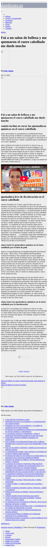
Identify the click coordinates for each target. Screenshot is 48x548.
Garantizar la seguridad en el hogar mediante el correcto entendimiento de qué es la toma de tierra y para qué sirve (25, 471)
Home (7, 531)
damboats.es (12, 5)
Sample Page (10, 545)
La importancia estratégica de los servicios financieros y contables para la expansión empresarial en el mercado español (24, 476)
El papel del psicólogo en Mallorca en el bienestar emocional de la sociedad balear (22, 515)
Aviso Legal (9, 533)
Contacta (8, 28)
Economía (9, 20)
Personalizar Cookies (12, 539)
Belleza (8, 16)
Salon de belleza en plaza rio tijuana (13, 385)
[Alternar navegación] (2, 11)
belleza (3, 32)
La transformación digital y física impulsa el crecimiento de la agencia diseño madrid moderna (26, 453)
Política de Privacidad (13, 543)
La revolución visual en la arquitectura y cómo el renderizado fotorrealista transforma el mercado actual (24, 435)
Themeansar (41, 527)
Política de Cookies (12, 541)
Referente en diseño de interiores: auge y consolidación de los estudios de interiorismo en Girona (25, 507)
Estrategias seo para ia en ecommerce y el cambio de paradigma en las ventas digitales (23, 427)
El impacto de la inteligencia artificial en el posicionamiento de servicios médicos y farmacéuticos (26, 431)
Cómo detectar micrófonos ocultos (17, 419)
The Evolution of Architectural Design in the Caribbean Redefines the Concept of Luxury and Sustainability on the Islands (26, 444)
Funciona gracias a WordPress (12, 527)
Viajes (7, 24)
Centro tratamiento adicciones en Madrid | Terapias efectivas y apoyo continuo (23, 499)
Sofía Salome (8, 71)
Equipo (7, 26)
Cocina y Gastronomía (13, 18)
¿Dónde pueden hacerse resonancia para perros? (22, 496)
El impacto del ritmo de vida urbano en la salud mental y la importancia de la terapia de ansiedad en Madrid (26, 457)
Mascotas (8, 22)
